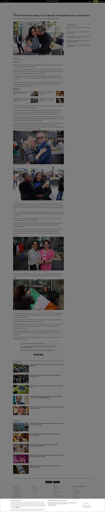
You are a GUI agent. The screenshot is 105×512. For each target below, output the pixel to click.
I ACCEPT (86, 503)
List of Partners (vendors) (52, 505)
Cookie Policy (17, 507)
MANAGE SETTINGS (87, 506)
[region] (52, 505)
